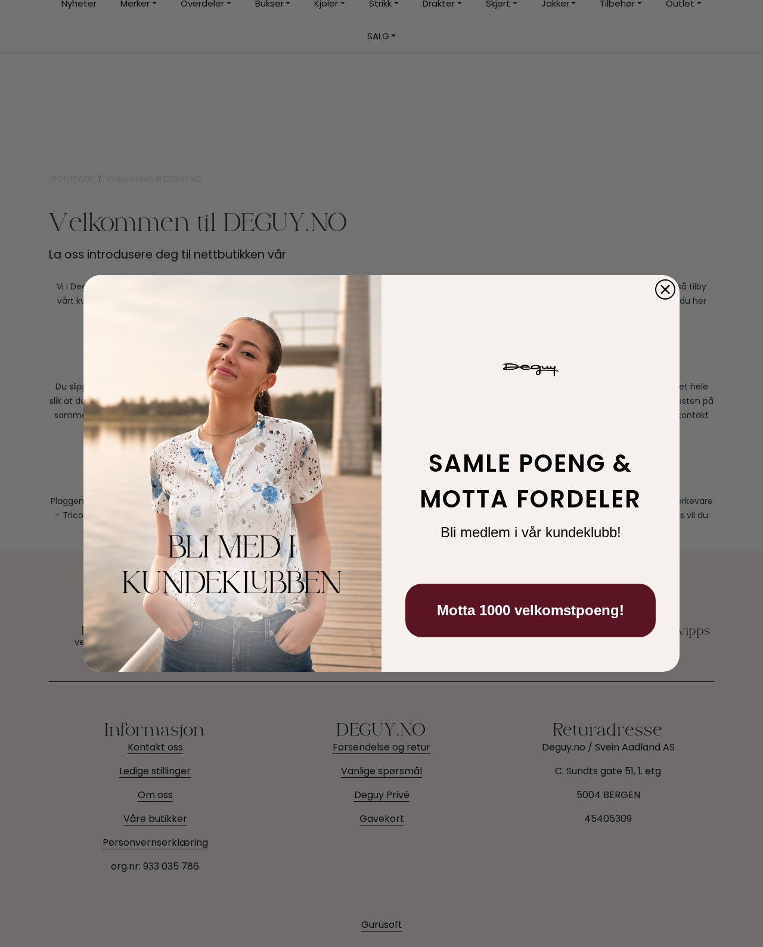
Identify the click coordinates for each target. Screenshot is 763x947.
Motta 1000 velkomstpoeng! (530, 610)
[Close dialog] (665, 289)
